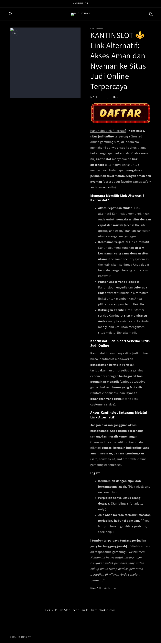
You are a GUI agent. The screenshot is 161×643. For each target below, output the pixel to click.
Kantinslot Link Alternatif (108, 131)
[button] (10, 14)
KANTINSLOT (24, 637)
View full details (100, 588)
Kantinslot (103, 159)
